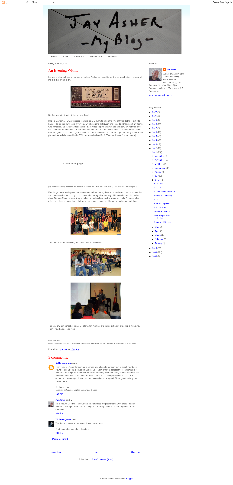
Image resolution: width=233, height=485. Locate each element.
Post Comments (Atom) (102, 459)
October (159, 164)
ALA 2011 (158, 183)
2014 (154, 140)
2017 (154, 128)
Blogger (129, 478)
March (158, 235)
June (157, 180)
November (160, 160)
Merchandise (96, 56)
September (160, 168)
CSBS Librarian (63, 363)
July (157, 176)
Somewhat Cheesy (162, 222)
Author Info (79, 56)
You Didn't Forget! (162, 211)
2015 (154, 136)
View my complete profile (160, 95)
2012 (154, 148)
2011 (154, 152)
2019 (154, 120)
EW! (156, 199)
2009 (154, 252)
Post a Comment (60, 439)
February (159, 239)
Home (54, 56)
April (157, 231)
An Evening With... (162, 203)
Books (65, 56)
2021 (154, 116)
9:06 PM (59, 433)
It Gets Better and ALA (164, 191)
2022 (154, 112)
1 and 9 (157, 187)
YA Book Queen (63, 419)
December (160, 156)
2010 (154, 248)
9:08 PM (59, 413)
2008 (154, 256)
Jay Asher (60, 400)
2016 (154, 132)
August (158, 172)
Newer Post (56, 452)
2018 (154, 124)
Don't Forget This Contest (162, 216)
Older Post (136, 452)
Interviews (112, 56)
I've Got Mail (160, 207)
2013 (154, 144)
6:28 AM (59, 394)
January (159, 243)
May (157, 227)
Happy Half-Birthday (163, 195)
